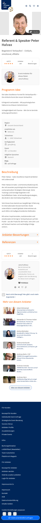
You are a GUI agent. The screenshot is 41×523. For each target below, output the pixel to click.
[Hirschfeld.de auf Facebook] (4, 514)
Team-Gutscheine (8, 453)
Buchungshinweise (9, 446)
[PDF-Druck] (15, 287)
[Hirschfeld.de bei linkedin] (15, 514)
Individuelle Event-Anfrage (11, 417)
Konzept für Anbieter (9, 468)
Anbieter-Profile (8, 427)
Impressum (6, 490)
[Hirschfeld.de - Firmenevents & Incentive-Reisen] (6, 5)
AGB (3, 497)
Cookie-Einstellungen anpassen (13, 510)
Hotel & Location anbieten (11, 475)
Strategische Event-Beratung (12, 420)
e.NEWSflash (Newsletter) (11, 449)
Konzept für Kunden (9, 413)
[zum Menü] (38, 6)
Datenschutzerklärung (10, 500)
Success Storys (7, 424)
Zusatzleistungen (8, 431)
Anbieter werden (8, 471)
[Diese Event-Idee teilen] (18, 287)
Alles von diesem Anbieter (20, 388)
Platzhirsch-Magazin (9, 456)
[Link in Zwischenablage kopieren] (25, 287)
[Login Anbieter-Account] (26, 6)
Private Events (7, 434)
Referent (11, 132)
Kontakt (5, 493)
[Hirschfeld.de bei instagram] (9, 514)
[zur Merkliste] (34, 6)
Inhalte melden (7, 504)
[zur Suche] (30, 6)
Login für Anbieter (8, 478)
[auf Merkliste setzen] (22, 287)
